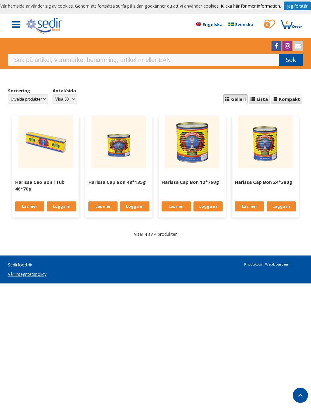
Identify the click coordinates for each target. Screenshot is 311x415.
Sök (291, 60)
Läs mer (29, 206)
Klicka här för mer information (250, 6)
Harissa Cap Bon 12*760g (190, 182)
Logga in (61, 206)
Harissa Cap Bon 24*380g (263, 182)
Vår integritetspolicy (27, 274)
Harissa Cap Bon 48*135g (117, 182)
